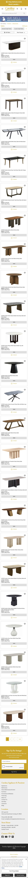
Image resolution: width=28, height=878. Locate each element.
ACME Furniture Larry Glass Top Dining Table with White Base (13, 695)
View (14, 59)
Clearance (4, 803)
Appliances (4, 786)
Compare (15, 62)
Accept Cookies (20, 875)
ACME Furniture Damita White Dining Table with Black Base (13, 141)
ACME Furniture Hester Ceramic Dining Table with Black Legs (13, 404)
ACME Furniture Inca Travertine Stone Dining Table (11, 461)
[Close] (26, 859)
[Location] (17, 9)
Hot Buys (3, 801)
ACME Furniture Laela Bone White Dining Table (11, 666)
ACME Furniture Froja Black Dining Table (9, 375)
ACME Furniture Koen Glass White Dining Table (11, 638)
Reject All (7, 875)
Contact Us (4, 799)
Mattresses (4, 788)
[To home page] (10, 9)
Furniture (9, 23)
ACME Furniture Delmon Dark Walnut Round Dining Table (13, 287)
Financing (3, 795)
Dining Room (15, 23)
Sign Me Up (14, 772)
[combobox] (20, 32)
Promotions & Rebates (7, 794)
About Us (3, 797)
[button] (2, 9)
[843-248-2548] (21, 9)
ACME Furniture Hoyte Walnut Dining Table (10, 432)
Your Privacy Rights (14, 871)
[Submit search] (24, 13)
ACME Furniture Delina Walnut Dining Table (10, 230)
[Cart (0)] (25, 9)
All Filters (8, 32)
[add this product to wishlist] (25, 38)
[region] (14, 867)
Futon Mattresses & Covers (8, 790)
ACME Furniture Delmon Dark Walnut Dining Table (11, 258)
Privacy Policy (14, 856)
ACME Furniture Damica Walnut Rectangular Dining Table (13, 112)
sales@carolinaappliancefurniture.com (15, 819)
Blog (2, 805)
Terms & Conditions (14, 854)
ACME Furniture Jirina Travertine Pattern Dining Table (12, 549)
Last (20, 739)
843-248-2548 (8, 817)
